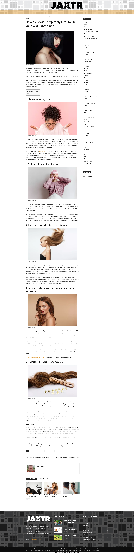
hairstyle (35, 450)
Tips (85, 152)
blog (85, 43)
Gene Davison (30, 29)
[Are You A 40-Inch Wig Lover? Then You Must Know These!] (34, 488)
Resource (86, 133)
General (86, 94)
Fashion (86, 75)
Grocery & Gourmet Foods (91, 96)
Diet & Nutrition (88, 64)
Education (99, 12)
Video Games (87, 163)
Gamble (86, 87)
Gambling (86, 89)
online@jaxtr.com (36, 539)
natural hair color (44, 151)
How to (31, 16)
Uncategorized (88, 161)
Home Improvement (89, 110)
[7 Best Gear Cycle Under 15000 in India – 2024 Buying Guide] (58, 522)
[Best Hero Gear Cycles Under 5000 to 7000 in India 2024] (58, 530)
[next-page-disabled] (29, 499)
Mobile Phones (59, 12)
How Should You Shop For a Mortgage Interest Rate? (68, 458)
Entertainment (88, 73)
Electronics (87, 71)
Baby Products (88, 29)
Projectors (86, 131)
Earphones (87, 66)
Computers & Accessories (44, 12)
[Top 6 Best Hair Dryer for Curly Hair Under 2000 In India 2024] (52, 488)
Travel (85, 159)
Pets (85, 128)
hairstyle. (47, 218)
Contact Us (57, 552)
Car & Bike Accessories (90, 52)
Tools (85, 154)
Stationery (86, 145)
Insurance (86, 115)
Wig (53, 450)
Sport (85, 140)
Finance (86, 80)
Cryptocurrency (88, 61)
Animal (86, 24)
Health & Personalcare (90, 103)
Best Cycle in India (89, 36)
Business (86, 45)
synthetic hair (48, 450)
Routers (91, 12)
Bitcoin (86, 40)
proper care (31, 404)
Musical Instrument (89, 126)
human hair (41, 450)
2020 (85, 22)
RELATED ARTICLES (31, 478)
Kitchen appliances (89, 117)
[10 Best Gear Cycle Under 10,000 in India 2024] (58, 537)
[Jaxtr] (67, 5)
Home (33, 12)
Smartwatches (70, 12)
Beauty (86, 34)
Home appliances (88, 108)
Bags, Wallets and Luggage (91, 31)
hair (31, 450)
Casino (86, 54)
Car (85, 50)
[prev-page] (27, 499)
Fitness (86, 82)
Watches (86, 166)
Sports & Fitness (82, 12)
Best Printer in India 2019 (90, 38)
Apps (85, 27)
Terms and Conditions (66, 552)
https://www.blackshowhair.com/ (36, 357)
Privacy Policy (76, 552)
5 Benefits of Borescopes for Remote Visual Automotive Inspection (37, 458)
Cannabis (86, 47)
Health (86, 101)
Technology (87, 149)
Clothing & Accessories (90, 57)
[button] (106, 12)
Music (85, 124)
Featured (86, 78)
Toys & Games (87, 156)
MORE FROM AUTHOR (43, 478)
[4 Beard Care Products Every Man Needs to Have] (71, 488)
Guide (85, 98)
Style (85, 147)
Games (86, 91)
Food (85, 84)
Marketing (86, 119)
